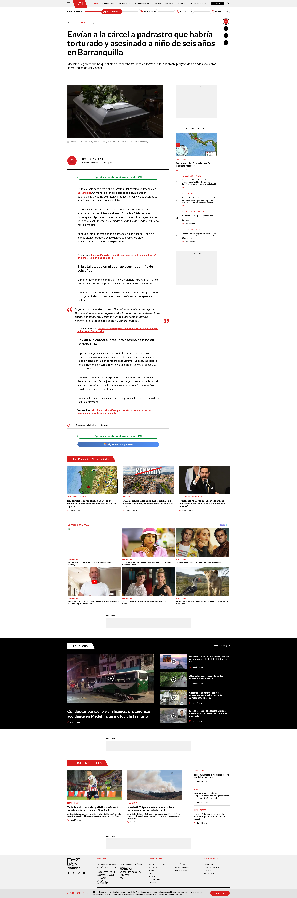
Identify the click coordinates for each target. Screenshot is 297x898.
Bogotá (126, 497)
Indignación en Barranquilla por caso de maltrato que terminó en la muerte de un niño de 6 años (116, 256)
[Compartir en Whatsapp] (226, 42)
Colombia (94, 3)
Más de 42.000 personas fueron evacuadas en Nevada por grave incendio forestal (151, 808)
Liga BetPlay (73, 803)
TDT (163, 864)
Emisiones (75, 12)
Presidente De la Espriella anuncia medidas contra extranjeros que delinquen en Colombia (199, 218)
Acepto (220, 893)
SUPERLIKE (208, 870)
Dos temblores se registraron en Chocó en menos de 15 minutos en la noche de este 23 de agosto (199, 236)
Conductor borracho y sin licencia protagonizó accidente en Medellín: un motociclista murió (108, 713)
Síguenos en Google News (120, 444)
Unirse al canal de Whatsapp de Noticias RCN (120, 177)
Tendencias (169, 3)
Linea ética (124, 875)
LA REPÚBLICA (180, 864)
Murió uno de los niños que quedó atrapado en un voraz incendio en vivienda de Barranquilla (114, 411)
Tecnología (199, 771)
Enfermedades (200, 810)
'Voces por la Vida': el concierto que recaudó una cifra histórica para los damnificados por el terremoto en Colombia (199, 182)
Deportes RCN (124, 3)
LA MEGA (152, 882)
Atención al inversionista (102, 882)
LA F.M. (151, 873)
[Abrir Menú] (68, 3)
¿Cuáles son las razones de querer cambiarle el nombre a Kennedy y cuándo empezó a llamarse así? (148, 503)
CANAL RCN (217, 3)
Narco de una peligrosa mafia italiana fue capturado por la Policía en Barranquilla (117, 330)
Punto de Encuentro (197, 3)
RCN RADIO (153, 870)
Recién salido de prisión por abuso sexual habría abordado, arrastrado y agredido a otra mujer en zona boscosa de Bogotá (198, 200)
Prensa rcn (101, 878)
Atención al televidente (107, 867)
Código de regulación (106, 872)
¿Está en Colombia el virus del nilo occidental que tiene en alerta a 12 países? (209, 816)
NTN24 (151, 864)
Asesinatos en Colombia (86, 425)
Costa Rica (181, 159)
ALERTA (152, 876)
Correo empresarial (105, 875)
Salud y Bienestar (141, 3)
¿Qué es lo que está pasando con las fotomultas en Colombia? (206, 677)
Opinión (181, 3)
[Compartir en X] (226, 35)
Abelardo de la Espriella (193, 212)
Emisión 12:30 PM (150, 11)
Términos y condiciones (146, 892)
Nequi (196, 789)
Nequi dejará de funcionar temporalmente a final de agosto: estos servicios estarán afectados (211, 795)
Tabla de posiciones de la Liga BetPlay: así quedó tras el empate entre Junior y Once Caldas (92, 808)
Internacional (108, 3)
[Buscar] (228, 3)
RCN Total (153, 867)
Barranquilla (84, 192)
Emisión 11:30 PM (221, 11)
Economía (157, 3)
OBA (121, 878)
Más (219, 646)
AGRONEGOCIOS (181, 870)
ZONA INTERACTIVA (211, 867)
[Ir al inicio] (79, 4)
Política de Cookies (173, 894)
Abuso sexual (188, 194)
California (132, 803)
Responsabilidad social (107, 864)
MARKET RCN (209, 873)
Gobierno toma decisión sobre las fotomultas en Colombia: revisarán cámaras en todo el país (205, 695)
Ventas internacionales (130, 872)
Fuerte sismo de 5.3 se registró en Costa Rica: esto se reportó (195, 164)
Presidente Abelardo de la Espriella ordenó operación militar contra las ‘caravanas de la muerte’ (202, 503)
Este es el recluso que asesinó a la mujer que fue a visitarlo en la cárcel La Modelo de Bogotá (208, 713)
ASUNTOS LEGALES (182, 867)
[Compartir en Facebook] (226, 28)
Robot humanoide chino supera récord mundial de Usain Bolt (211, 776)
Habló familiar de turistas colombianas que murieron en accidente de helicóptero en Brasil (209, 659)
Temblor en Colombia (191, 176)
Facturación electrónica (131, 864)
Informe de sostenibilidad (126, 868)
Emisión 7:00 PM (186, 11)
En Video (81, 645)
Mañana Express (113, 11)
